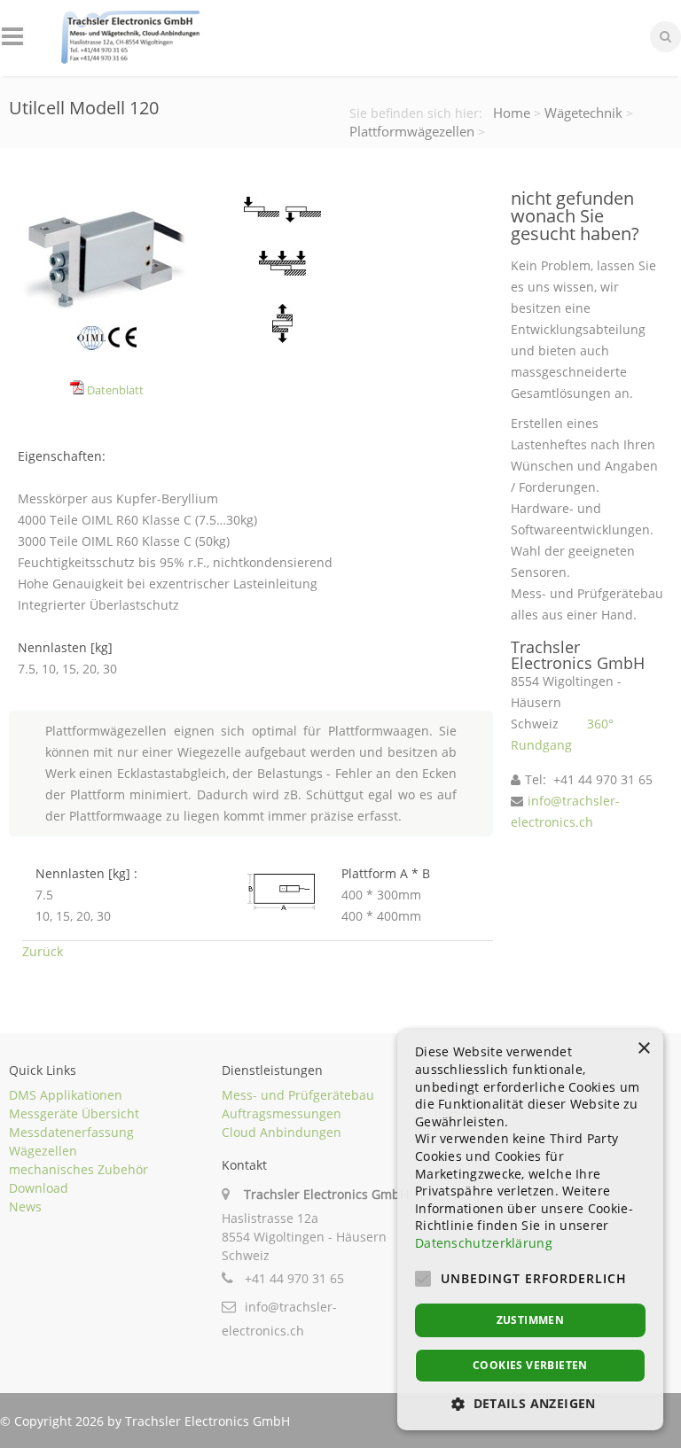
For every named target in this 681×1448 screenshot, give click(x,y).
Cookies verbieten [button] (530, 1365)
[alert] (530, 1230)
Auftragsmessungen (281, 1113)
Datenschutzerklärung (483, 1242)
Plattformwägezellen (411, 131)
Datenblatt (114, 390)
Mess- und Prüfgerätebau (298, 1094)
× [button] (643, 1048)
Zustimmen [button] (531, 1319)
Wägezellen (43, 1150)
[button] (530, 1403)
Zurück (42, 951)
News (25, 1206)
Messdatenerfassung (71, 1132)
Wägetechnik (583, 112)
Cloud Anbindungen (281, 1132)
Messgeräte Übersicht (74, 1113)
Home (511, 112)
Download (38, 1187)
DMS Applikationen (65, 1094)
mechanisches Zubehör (78, 1169)
